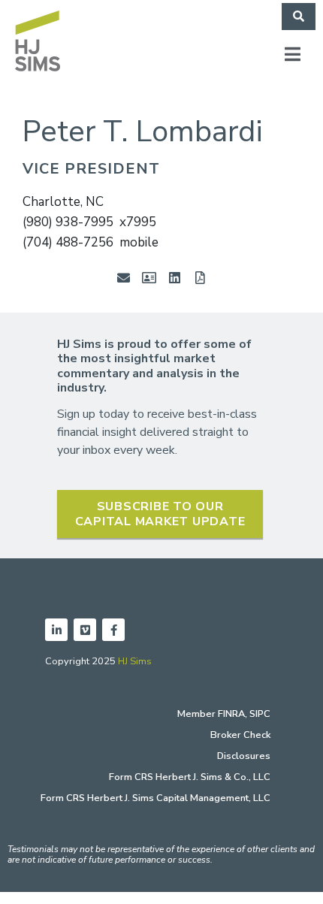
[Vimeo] (85, 629)
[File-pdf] (200, 277)
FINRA (231, 714)
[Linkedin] (174, 277)
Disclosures (243, 756)
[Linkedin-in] (56, 629)
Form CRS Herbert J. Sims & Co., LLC (189, 777)
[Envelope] (123, 277)
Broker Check (240, 735)
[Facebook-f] (113, 629)
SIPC (259, 714)
